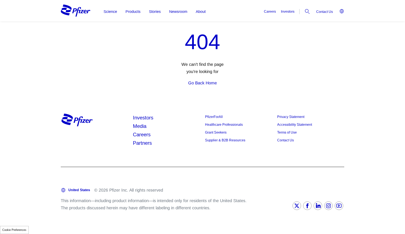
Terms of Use (287, 132)
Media (139, 126)
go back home (202, 83)
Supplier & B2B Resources (225, 140)
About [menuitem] (201, 11)
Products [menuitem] (133, 11)
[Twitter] (297, 206)
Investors (287, 11)
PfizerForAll (214, 117)
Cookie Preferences (14, 229)
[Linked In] (318, 206)
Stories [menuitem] (155, 11)
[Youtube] (339, 206)
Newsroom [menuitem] (178, 11)
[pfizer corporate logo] (75, 10)
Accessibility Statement (294, 124)
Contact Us (324, 12)
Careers (270, 11)
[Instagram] (328, 206)
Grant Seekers (216, 132)
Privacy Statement (290, 117)
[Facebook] (307, 206)
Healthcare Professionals (224, 124)
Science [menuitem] (110, 11)
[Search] (307, 11)
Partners (142, 143)
